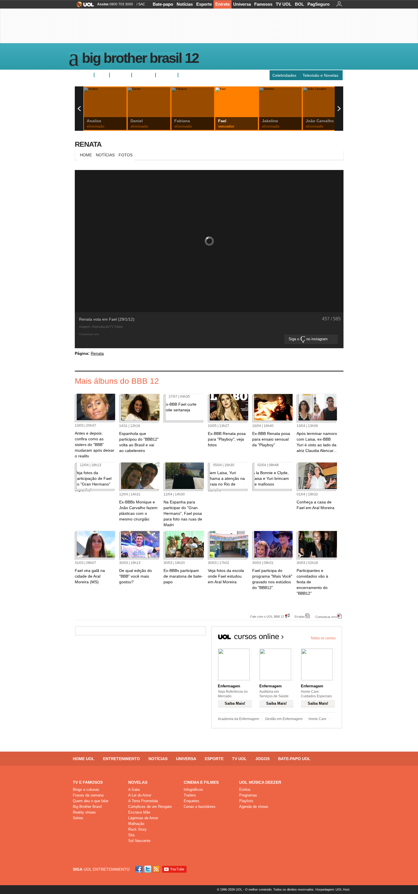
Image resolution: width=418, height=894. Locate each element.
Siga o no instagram (309, 339)
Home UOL (83, 758)
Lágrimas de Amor (143, 818)
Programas (248, 795)
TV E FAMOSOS (88, 782)
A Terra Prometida (143, 801)
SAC (141, 4)
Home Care (317, 719)
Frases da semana (88, 795)
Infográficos (193, 789)
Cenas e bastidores (200, 806)
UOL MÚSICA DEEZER (260, 782)
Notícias (185, 4)
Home (86, 155)
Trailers (190, 795)
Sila (131, 835)
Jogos (262, 758)
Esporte (204, 4)
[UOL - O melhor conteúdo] (83, 6)
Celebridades (284, 75)
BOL (299, 4)
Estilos (245, 789)
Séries (78, 818)
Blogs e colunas (86, 789)
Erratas (300, 616)
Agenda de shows (253, 806)
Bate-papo (163, 4)
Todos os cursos (323, 638)
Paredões (166, 75)
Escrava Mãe (139, 812)
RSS (156, 869)
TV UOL (283, 4)
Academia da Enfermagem (238, 719)
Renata (88, 144)
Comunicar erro (326, 616)
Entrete (222, 4)
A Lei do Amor (139, 795)
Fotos (102, 75)
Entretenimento (121, 758)
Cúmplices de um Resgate (150, 806)
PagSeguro (318, 4)
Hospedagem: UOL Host (332, 889)
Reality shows (84, 812)
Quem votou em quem (201, 75)
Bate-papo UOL (294, 758)
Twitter (148, 869)
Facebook (139, 869)
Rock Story (137, 829)
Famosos (263, 4)
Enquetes (120, 75)
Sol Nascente (139, 841)
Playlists (246, 801)
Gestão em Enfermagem (284, 719)
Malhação (136, 824)
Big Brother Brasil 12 (140, 59)
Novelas (137, 782)
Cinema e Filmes (201, 782)
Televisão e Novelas (320, 75)
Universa (242, 4)
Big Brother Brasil (87, 806)
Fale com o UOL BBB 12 (267, 616)
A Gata (134, 789)
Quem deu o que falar (90, 801)
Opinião (141, 75)
